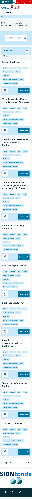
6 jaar (5, 151)
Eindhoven (6, 75)
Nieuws (25, 68)
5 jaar (5, 108)
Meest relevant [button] (8, 51)
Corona (18, 71)
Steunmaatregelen (8, 71)
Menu (8, 12)
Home (3, 16)
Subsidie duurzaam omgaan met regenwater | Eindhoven (15, 142)
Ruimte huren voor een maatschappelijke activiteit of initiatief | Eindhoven (15, 185)
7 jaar (5, 68)
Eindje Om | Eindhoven (13, 303)
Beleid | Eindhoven (11, 62)
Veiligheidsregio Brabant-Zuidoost (13, 79)
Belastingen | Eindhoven (14, 265)
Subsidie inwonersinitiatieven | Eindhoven (13, 343)
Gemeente (12, 68)
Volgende (7, 462)
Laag (19, 68)
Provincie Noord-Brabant (10, 83)
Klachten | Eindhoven (12, 423)
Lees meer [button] (23, 90)
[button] (27, 51)
